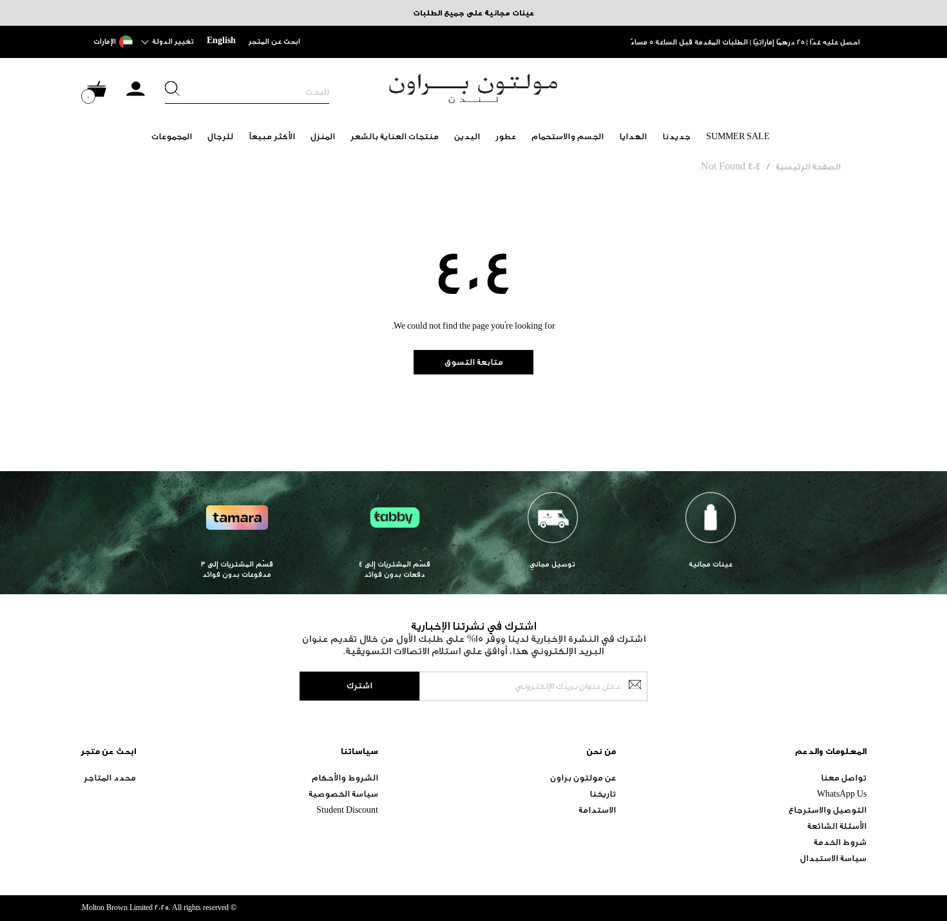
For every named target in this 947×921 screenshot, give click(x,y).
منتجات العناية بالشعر (394, 136)
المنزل (323, 136)
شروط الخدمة (840, 842)
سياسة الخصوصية (343, 794)
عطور (505, 136)
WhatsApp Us (841, 794)
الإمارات (104, 41)
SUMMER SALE (738, 136)
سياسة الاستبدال (833, 858)
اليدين (467, 136)
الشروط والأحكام (345, 777)
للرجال (220, 136)
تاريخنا (602, 794)
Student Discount (347, 810)
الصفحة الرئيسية (808, 166)
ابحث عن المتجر (274, 41)
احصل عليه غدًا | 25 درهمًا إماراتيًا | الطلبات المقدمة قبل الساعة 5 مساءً (745, 42)
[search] (247, 92)
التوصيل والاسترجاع (827, 810)
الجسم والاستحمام (567, 136)
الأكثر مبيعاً (272, 136)
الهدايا (633, 136)
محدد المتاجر (110, 777)
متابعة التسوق (474, 362)
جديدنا (676, 136)
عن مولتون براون (583, 777)
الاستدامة (597, 810)
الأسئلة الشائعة (836, 826)
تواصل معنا (843, 777)
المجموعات (171, 136)
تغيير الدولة (173, 41)
